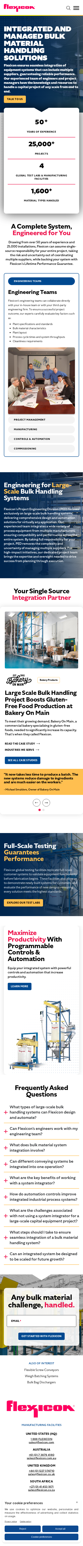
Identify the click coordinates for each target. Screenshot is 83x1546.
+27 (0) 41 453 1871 (41, 1486)
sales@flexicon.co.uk (41, 1474)
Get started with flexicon (41, 1336)
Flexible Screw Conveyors (41, 1370)
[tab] (41, 281)
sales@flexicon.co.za (41, 1490)
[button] (37, 803)
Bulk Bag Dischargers (41, 1382)
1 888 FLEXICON (41, 1439)
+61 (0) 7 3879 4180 (41, 1455)
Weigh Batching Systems (41, 1376)
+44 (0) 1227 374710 (41, 1471)
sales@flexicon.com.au (41, 1458)
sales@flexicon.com (41, 1442)
